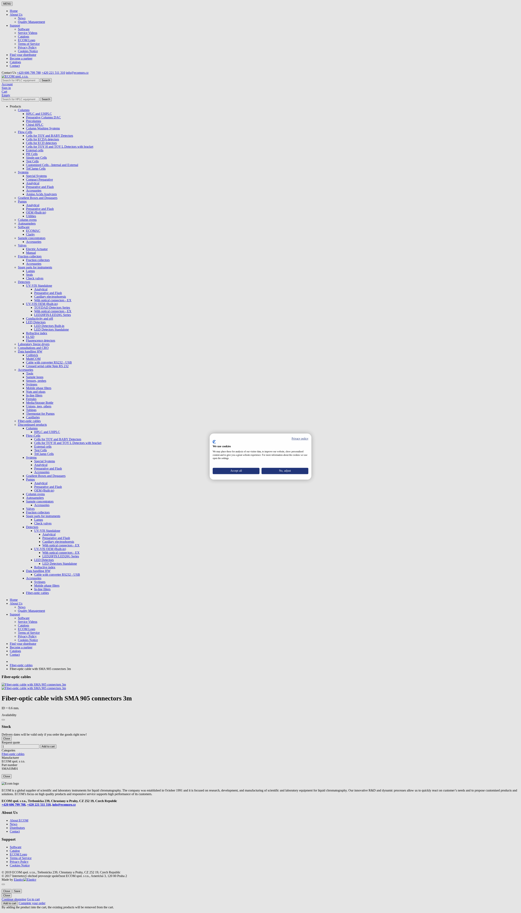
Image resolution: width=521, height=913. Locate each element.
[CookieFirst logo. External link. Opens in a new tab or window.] (214, 442)
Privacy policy (300, 438)
